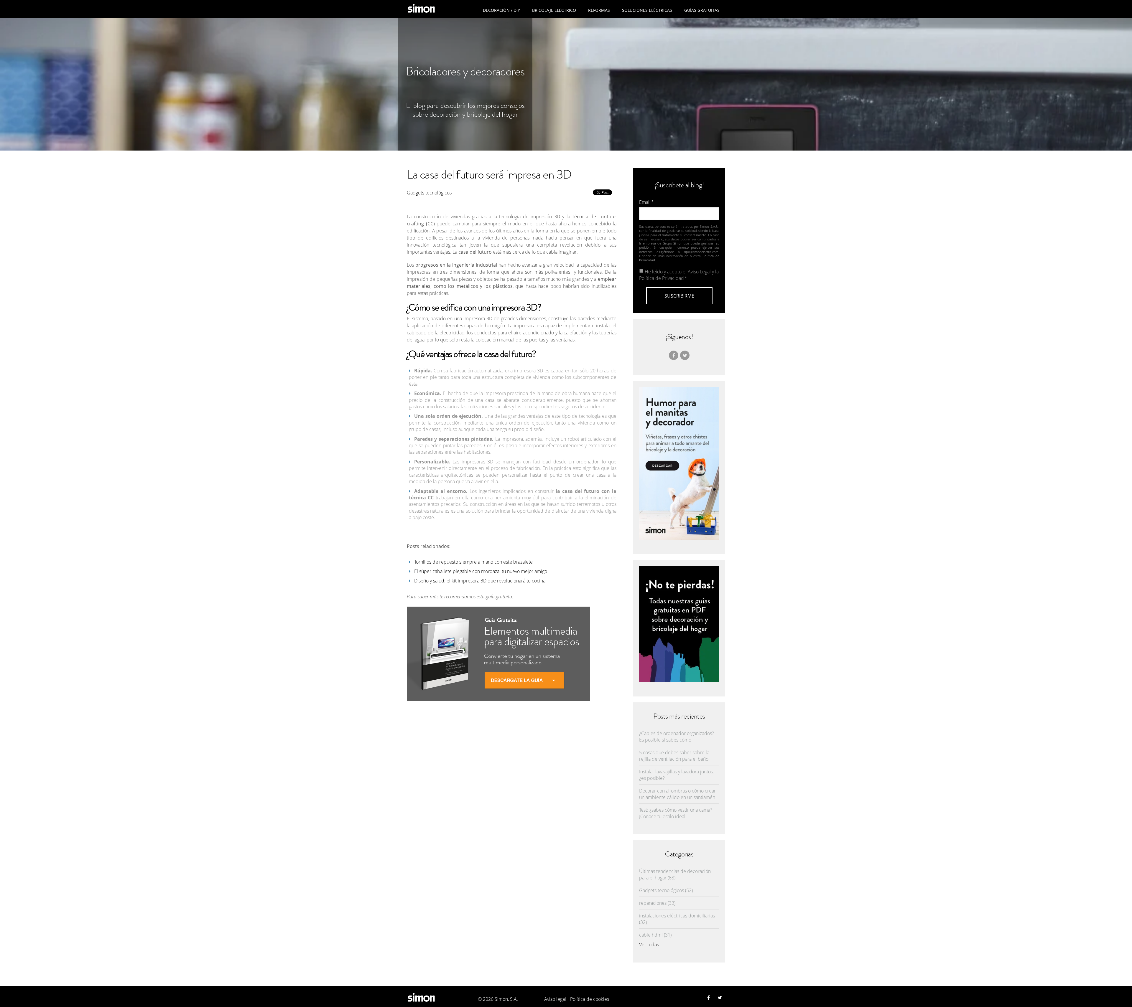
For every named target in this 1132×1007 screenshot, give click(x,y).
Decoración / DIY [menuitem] (501, 10)
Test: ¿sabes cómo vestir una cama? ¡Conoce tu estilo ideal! (675, 813)
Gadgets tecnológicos (429, 192)
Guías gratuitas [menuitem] (702, 10)
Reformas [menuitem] (599, 10)
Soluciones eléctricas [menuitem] (647, 10)
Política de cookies (589, 999)
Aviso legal (555, 999)
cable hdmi (655, 935)
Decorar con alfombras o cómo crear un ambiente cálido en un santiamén (677, 794)
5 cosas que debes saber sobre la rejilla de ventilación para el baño (674, 755)
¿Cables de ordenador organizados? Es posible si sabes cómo (676, 736)
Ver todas (649, 944)
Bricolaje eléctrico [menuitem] (554, 10)
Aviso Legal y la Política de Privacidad (679, 274)
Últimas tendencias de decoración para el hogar (675, 874)
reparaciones (657, 903)
